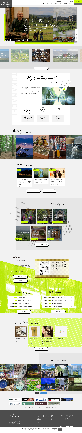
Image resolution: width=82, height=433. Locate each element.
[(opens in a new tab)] (41, 55)
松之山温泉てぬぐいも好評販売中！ (19, 271)
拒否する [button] (54, 429)
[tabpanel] (42, 24)
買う (52, 419)
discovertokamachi (6, 364)
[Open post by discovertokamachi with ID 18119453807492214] (7, 371)
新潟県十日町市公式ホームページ (29, 407)
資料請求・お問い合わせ (69, 415)
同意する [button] (60, 429)
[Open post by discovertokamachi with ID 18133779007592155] (61, 384)
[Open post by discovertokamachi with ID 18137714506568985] (20, 384)
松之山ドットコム (41, 407)
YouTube (20, 280)
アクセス (70, 3)
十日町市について (46, 416)
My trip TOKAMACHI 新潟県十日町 (6, 4)
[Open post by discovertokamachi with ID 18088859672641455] (7, 384)
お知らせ (39, 1)
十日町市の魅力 (45, 415)
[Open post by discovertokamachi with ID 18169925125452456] (34, 371)
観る (52, 415)
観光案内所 (48, 1)
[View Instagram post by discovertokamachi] (13, 376)
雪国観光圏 (48, 407)
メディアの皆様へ (68, 416)
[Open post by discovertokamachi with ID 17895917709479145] (48, 384)
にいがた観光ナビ (55, 407)
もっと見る (42, 244)
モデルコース (61, 415)
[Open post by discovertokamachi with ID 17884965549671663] (61, 371)
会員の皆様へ (53, 1)
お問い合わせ (78, 1)
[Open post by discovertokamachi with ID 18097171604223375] (75, 384)
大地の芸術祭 (35, 1)
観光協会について (68, 418)
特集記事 (65, 3)
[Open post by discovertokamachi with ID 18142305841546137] (48, 371)
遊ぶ (52, 416)
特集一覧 (41, 68)
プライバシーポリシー (69, 419)
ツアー (60, 416)
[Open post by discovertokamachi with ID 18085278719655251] (20, 371)
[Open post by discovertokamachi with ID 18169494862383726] (75, 371)
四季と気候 (45, 418)
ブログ (60, 3)
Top (37, 413)
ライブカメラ (44, 1)
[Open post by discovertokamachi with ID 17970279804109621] (34, 384)
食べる (52, 418)
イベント (56, 3)
